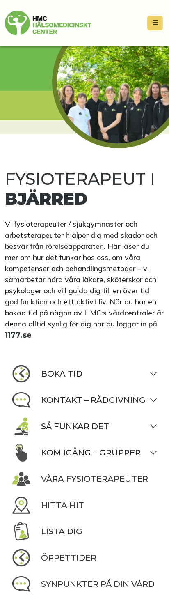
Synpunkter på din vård (98, 584)
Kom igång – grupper (91, 453)
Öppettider (68, 558)
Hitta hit (62, 505)
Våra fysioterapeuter (94, 479)
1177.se (18, 335)
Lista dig (61, 531)
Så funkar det (75, 426)
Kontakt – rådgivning (93, 400)
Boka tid (61, 374)
